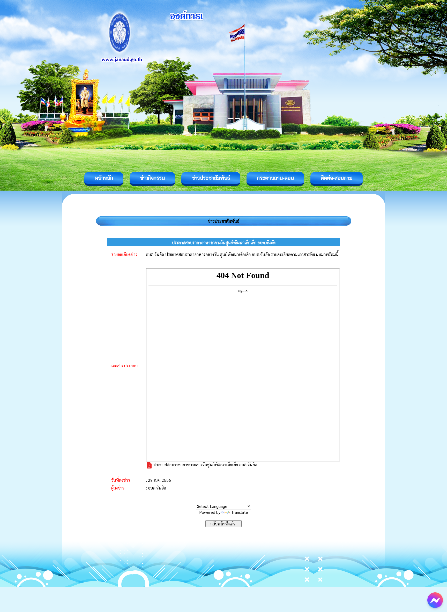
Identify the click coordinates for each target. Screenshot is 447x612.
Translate (239, 512)
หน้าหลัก (104, 177)
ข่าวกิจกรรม (152, 177)
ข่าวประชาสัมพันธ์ (211, 177)
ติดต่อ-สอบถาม (336, 177)
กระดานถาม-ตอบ (275, 177)
